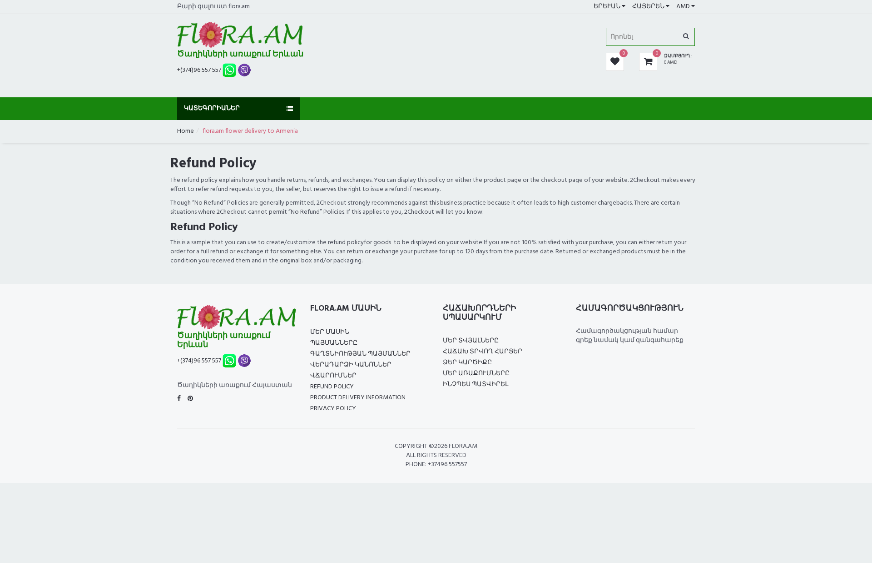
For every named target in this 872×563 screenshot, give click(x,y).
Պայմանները (333, 343)
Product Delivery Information (358, 397)
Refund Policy (332, 387)
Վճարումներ (333, 376)
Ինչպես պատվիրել (475, 384)
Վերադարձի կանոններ (350, 365)
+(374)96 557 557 (199, 70)
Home (185, 131)
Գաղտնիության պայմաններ (360, 354)
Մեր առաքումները (476, 373)
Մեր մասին (329, 332)
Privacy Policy (333, 408)
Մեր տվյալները (471, 341)
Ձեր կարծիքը (467, 362)
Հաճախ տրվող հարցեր (482, 352)
